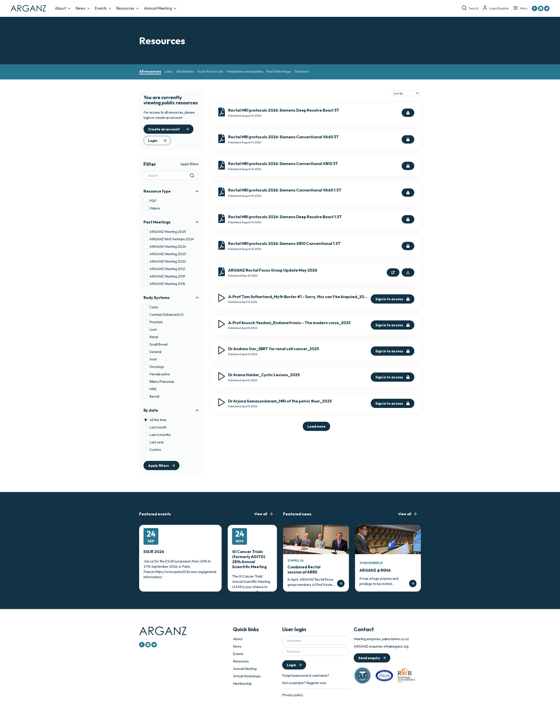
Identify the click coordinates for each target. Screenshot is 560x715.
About (60, 8)
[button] (171, 191)
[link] (316, 426)
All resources (150, 71)
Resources (125, 8)
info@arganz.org (396, 646)
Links (168, 71)
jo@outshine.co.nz (395, 639)
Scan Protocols (210, 71)
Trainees (301, 71)
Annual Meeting (158, 8)
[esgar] (384, 675)
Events (101, 8)
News (80, 8)
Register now (316, 683)
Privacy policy (292, 695)
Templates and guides (244, 71)
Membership (242, 683)
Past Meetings (278, 71)
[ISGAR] (362, 675)
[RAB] (406, 675)
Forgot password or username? (305, 675)
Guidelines (185, 71)
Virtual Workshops (247, 676)
